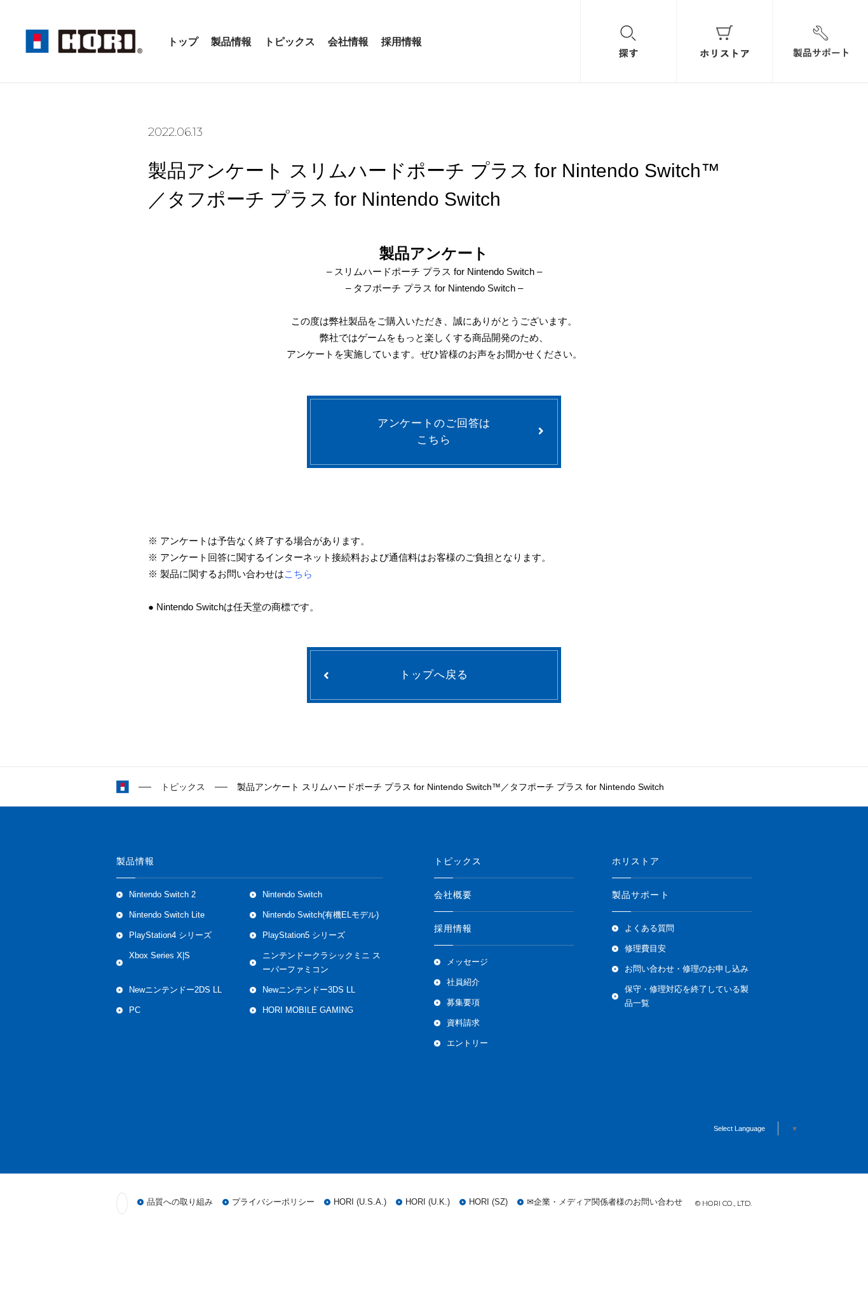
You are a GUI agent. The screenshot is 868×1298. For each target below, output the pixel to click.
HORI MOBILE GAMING (307, 1010)
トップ (183, 41)
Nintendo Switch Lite (167, 915)
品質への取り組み (180, 1202)
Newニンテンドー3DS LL (308, 990)
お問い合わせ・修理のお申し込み (687, 969)
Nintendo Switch (292, 894)
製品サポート (641, 895)
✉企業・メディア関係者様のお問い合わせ (604, 1202)
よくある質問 (649, 928)
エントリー (467, 1043)
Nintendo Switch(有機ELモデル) (320, 915)
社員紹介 (463, 982)
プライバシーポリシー (273, 1202)
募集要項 (463, 1002)
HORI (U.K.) (427, 1202)
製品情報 (231, 41)
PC (134, 1010)
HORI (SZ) (488, 1202)
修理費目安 (645, 948)
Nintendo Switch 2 (162, 894)
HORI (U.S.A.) (360, 1202)
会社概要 (453, 895)
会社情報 (348, 41)
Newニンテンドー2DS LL (175, 990)
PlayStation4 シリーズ (170, 935)
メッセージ (467, 962)
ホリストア (636, 861)
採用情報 (401, 41)
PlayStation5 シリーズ (303, 935)
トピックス (289, 41)
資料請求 (463, 1023)
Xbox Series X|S (159, 955)
